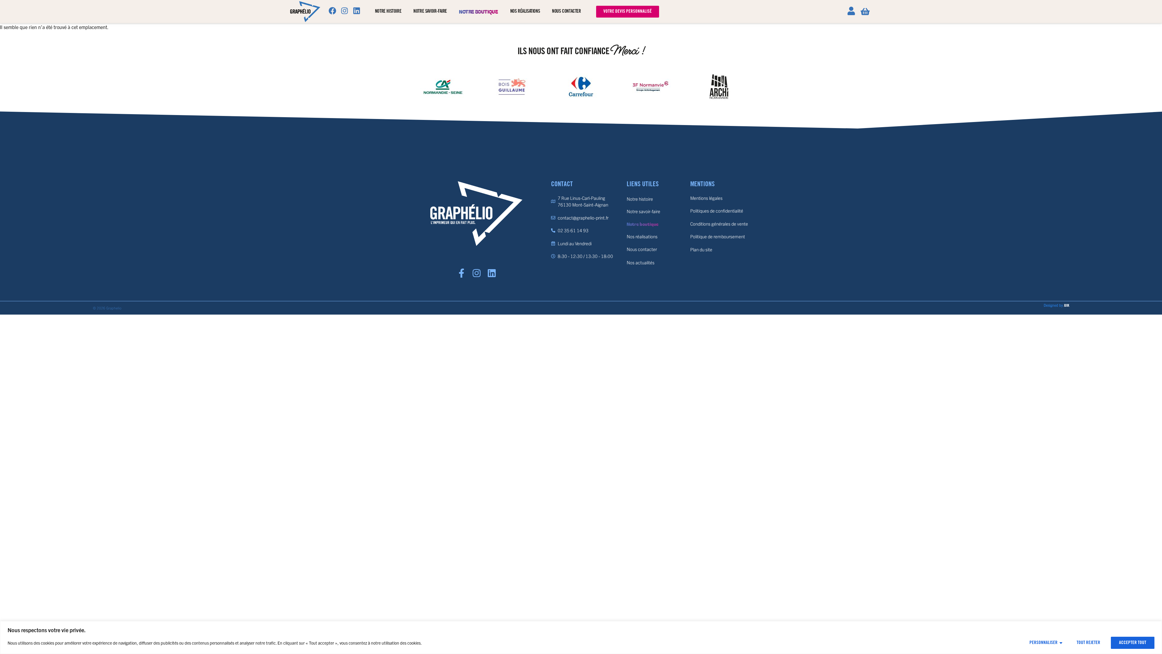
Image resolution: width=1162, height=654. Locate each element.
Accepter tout (1132, 643)
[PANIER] (865, 11)
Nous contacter (566, 11)
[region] (581, 637)
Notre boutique (478, 11)
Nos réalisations (525, 11)
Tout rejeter (1088, 643)
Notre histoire (388, 11)
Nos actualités (641, 262)
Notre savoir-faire (430, 11)
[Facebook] (333, 11)
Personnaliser (1043, 643)
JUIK (1066, 305)
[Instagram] (345, 11)
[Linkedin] (357, 11)
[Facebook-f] (461, 273)
